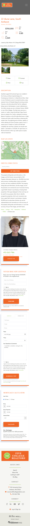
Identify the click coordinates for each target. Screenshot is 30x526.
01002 (4, 211)
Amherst (23, 209)
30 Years (7, 399)
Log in (13, 509)
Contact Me (11, 258)
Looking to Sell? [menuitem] (15, 475)
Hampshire (17, 209)
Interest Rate (6, 415)
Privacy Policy (20, 295)
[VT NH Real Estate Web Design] (15, 522)
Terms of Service (6, 382)
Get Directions (15, 171)
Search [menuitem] (15, 470)
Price (4, 403)
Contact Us (9, 315)
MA (12, 209)
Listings (8, 209)
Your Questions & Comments (10, 343)
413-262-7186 (8, 252)
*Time (4, 337)
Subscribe (11, 301)
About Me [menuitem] (15, 472)
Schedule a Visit (21, 315)
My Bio (21, 256)
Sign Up (18, 509)
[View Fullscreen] (3, 148)
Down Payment (6, 409)
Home (2, 209)
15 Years (12, 399)
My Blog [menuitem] (15, 477)
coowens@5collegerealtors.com (16, 492)
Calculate (11, 424)
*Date (4, 331)
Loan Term (5, 396)
